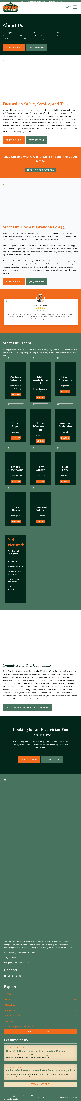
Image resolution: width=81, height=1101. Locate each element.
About (8, 999)
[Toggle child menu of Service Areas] (75, 1016)
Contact (10, 1021)
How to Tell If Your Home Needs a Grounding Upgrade (35, 1051)
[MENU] (75, 7)
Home (8, 994)
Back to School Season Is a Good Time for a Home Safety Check (40, 1070)
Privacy (74, 1097)
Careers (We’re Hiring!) (19, 1027)
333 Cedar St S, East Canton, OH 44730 (19, 953)
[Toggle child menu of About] (75, 999)
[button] (14, 47)
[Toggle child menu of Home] (75, 994)
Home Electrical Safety (15, 1047)
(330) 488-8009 (10, 958)
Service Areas (13, 1016)
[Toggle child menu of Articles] (75, 1005)
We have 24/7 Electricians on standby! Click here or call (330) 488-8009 (40, 1)
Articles (10, 1005)
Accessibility (65, 1097)
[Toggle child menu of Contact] (75, 1021)
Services (10, 1010)
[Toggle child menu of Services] (75, 1010)
